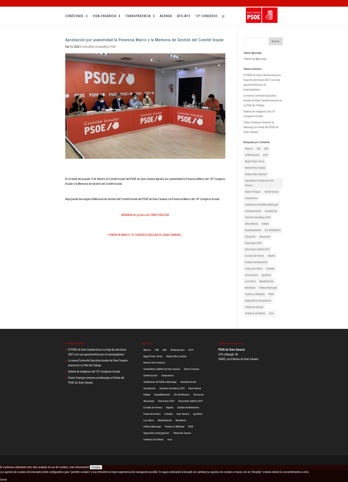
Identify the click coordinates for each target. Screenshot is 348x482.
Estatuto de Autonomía (256, 262)
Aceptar (95, 467)
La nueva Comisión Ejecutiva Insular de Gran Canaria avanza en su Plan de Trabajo (262, 100)
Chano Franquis (253, 191)
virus (271, 313)
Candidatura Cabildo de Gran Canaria (259, 183)
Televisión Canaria (254, 307)
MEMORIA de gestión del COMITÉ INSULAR (145, 215)
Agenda (166, 16)
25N (266, 148)
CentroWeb (87, 46)
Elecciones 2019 (253, 243)
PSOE (113, 46)
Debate (265, 223)
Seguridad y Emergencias (258, 300)
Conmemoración (253, 211)
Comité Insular (271, 191)
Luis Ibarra (250, 281)
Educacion (250, 236)
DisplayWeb (102, 46)
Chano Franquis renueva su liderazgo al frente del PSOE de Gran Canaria (261, 127)
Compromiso (251, 198)
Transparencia (138, 16)
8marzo (249, 148)
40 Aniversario (252, 155)
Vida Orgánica (104, 16)
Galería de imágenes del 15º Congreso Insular (94, 371)
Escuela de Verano (254, 255)
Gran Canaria (251, 275)
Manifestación (266, 281)
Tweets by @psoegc (255, 58)
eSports (271, 255)
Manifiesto (250, 287)
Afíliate (183, 16)
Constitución (271, 211)
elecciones (264, 236)
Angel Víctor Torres (254, 161)
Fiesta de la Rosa (253, 268)
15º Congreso (206, 16)
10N (258, 148)
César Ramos (251, 223)
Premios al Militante (255, 294)
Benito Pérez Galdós (255, 167)
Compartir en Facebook (69, 268)
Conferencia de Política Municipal (261, 204)
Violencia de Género (255, 313)
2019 (265, 155)
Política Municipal (268, 287)
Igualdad (266, 275)
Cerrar (3, 479)
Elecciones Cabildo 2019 (257, 249)
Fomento (270, 268)
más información (79, 467)
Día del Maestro (273, 230)
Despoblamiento (253, 230)
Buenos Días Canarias (256, 174)
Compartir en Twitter (80, 268)
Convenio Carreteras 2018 (257, 217)
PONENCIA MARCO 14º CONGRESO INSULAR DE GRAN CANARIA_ (145, 234)
